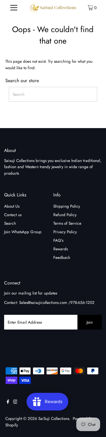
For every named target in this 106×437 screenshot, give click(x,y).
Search (10, 223)
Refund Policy (65, 215)
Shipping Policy (66, 206)
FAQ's (58, 240)
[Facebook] (8, 402)
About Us (11, 206)
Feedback (61, 257)
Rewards (60, 249)
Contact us (12, 215)
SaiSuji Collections (53, 418)
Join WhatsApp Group (23, 232)
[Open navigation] (14, 7)
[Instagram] (15, 402)
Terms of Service (67, 223)
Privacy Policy (65, 232)
